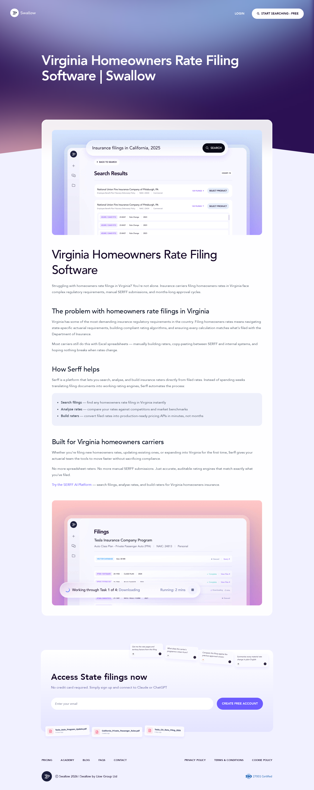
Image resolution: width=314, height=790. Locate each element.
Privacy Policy (195, 760)
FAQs (102, 760)
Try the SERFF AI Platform (72, 484)
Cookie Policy (262, 760)
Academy (67, 760)
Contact (120, 760)
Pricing (47, 760)
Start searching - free (278, 14)
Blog (86, 760)
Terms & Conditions (229, 760)
